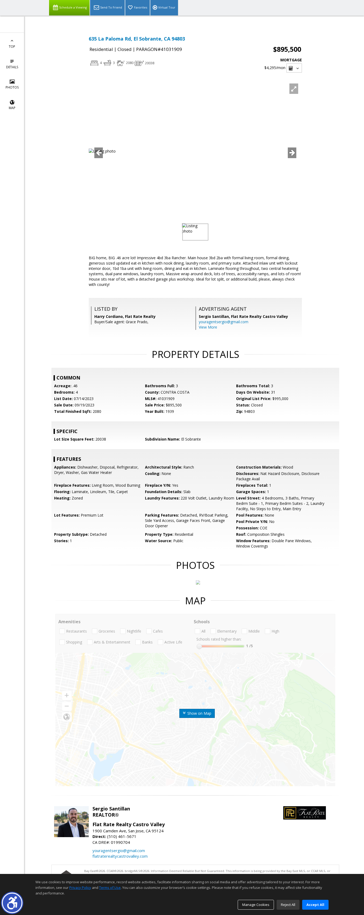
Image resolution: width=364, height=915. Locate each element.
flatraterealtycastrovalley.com (120, 856)
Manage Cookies (255, 904)
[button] (12, 903)
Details (12, 67)
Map (12, 108)
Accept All (315, 904)
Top (12, 46)
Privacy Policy (80, 887)
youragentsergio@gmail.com (223, 321)
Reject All (288, 904)
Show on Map (198, 713)
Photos (12, 87)
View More (208, 327)
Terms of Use (110, 887)
